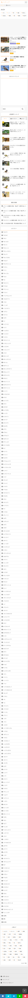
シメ (4, 604)
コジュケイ (6, 537)
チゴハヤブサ (6, 661)
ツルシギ (5, 693)
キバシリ (5, 454)
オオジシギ (6, 356)
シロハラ (5, 610)
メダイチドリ (6, 858)
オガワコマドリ (7, 384)
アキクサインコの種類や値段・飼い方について (14, 220)
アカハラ (5, 254)
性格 (16, 945)
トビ (4, 702)
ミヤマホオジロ (7, 842)
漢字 (15, 948)
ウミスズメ (6, 333)
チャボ (4, 664)
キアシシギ (6, 442)
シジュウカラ (13, 43)
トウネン (5, 696)
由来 (16, 951)
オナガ (4, 397)
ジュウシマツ (6, 616)
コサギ (4, 527)
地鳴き (14, 937)
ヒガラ (4, 766)
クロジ (4, 499)
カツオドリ (6, 416)
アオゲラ (5, 232)
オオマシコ (6, 365)
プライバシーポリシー (8, 982)
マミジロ (5, 826)
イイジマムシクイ (7, 295)
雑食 (24, 957)
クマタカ (5, 489)
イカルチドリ (6, 299)
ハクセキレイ (6, 740)
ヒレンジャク (6, 782)
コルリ (4, 569)
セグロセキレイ (7, 632)
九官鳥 (4, 915)
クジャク (5, 483)
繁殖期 (16, 954)
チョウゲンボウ (7, 671)
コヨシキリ (6, 566)
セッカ (4, 636)
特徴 (20, 948)
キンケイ (5, 470)
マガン (4, 820)
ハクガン (5, 737)
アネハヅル (6, 273)
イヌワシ (5, 311)
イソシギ (5, 305)
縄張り (5, 954)
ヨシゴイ (5, 890)
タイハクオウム (7, 645)
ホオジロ (5, 804)
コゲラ (4, 524)
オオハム (5, 362)
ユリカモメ (6, 887)
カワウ (4, 429)
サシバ (4, 588)
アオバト (5, 244)
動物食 (20, 934)
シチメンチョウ (7, 597)
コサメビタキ (6, 531)
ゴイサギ (5, 572)
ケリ (4, 508)
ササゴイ (5, 581)
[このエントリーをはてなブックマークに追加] (14, 996)
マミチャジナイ (7, 830)
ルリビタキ (6, 906)
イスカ (4, 302)
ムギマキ (5, 845)
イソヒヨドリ (6, 308)
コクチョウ (6, 521)
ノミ (9, 12)
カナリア (5, 419)
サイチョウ (6, 578)
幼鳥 (11, 945)
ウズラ (4, 318)
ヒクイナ (5, 769)
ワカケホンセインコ (8, 909)
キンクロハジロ (7, 467)
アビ (4, 279)
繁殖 (10, 15)
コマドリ (5, 559)
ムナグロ (5, 852)
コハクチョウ (6, 547)
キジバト (5, 451)
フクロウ (5, 788)
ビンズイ (5, 785)
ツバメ (4, 683)
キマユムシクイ (7, 461)
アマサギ (5, 286)
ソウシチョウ (6, 642)
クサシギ (5, 480)
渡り (5, 948)
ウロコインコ (6, 340)
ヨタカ (4, 893)
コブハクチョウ (7, 553)
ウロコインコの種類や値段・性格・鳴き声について (14, 211)
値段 (5, 934)
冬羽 (10, 934)
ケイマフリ (6, 505)
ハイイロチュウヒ (7, 728)
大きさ (5, 940)
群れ (22, 954)
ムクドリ (5, 849)
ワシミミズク (6, 912)
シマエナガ (6, 601)
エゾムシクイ (6, 349)
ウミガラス (6, 330)
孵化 (5, 942)
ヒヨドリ (5, 779)
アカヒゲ (5, 260)
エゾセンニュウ (7, 343)
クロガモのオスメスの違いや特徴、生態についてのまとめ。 (14, 216)
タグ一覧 (24, 963)
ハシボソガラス (7, 753)
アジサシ (5, 267)
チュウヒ (5, 667)
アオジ (4, 238)
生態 (11, 951)
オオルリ (5, 378)
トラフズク (6, 709)
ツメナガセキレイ (7, 686)
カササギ (5, 407)
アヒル (4, 276)
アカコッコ (6, 248)
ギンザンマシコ (7, 473)
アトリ (4, 270)
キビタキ (5, 457)
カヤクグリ (6, 423)
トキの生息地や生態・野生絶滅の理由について (14, 223)
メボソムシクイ (7, 861)
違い (14, 957)
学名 (22, 940)
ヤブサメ (5, 874)
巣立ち (23, 12)
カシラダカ (6, 410)
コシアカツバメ (7, 534)
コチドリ (5, 540)
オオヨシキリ (6, 375)
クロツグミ (6, 502)
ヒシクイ (5, 772)
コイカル (5, 512)
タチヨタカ (6, 655)
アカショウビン (7, 251)
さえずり (5, 931)
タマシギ (5, 658)
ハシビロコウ (6, 747)
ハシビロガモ (6, 744)
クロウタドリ (6, 492)
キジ (4, 448)
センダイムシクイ (7, 639)
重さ (19, 957)
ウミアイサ (6, 324)
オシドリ (5, 391)
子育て (16, 940)
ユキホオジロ (6, 884)
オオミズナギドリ (7, 368)
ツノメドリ (6, 680)
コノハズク (6, 543)
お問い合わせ (6, 976)
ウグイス (5, 314)
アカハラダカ (6, 257)
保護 (24, 931)
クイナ (4, 477)
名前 (9, 937)
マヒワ (4, 823)
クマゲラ (5, 486)
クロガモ (5, 496)
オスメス (12, 931)
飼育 (10, 960)
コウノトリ (6, 515)
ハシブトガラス (7, 750)
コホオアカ (6, 556)
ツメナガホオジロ (7, 690)
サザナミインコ (7, 585)
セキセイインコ (7, 629)
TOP (3, 5)
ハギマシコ (6, 734)
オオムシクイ (6, 372)
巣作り (19, 942)
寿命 (10, 942)
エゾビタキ (6, 346)
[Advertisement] (14, 27)
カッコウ (5, 413)
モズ (4, 864)
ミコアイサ (6, 833)
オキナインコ (6, 388)
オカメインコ (6, 381)
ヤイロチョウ (6, 868)
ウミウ (4, 327)
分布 (15, 934)
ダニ (4, 12)
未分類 (4, 922)
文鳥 (4, 919)
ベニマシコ (6, 798)
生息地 (5, 951)
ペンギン (5, 801)
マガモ (4, 817)
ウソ (4, 321)
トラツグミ (6, 706)
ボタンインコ (6, 814)
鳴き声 (24, 15)
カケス (4, 403)
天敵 (18, 12)
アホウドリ (6, 283)
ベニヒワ (5, 795)
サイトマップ (6, 979)
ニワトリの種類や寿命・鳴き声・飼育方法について (14, 206)
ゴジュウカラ (6, 575)
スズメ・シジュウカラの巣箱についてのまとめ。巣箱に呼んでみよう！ (18, 39)
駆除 (19, 15)
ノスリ (4, 721)
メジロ (4, 855)
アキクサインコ (7, 264)
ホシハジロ (6, 807)
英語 (9, 957)
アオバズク (6, 241)
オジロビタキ (6, 394)
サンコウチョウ (7, 591)
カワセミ (5, 432)
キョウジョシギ (7, 464)
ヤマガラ (5, 877)
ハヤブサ (5, 763)
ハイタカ (5, 731)
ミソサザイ (6, 839)
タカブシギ (6, 648)
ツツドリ (5, 677)
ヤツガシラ (6, 871)
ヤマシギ (5, 880)
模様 (21, 945)
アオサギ (5, 235)
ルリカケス (6, 899)
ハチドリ (5, 760)
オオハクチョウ (7, 359)
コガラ (4, 518)
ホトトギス (6, 810)
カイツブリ (6, 400)
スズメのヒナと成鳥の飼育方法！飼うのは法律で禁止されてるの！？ (18, 48)
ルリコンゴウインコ (8, 903)
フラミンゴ (6, 791)
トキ (4, 699)
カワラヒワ (6, 435)
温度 (10, 948)
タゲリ (4, 651)
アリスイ (5, 292)
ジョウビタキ (6, 620)
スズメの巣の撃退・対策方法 (17, 56)
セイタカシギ (6, 626)
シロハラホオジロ (7, 613)
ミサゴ (4, 836)
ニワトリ (5, 715)
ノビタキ (5, 725)
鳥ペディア (5, 2)
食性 (5, 960)
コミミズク (6, 562)
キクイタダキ (6, 445)
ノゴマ (4, 718)
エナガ (4, 353)
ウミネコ (5, 337)
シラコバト (6, 607)
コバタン (5, 550)
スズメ (18, 43)
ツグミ (4, 674)
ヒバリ (4, 775)
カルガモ (5, 426)
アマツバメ (6, 289)
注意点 (4, 15)
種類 (21, 951)
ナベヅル (5, 712)
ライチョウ (6, 896)
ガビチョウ (6, 438)
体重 (19, 931)
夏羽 (20, 937)
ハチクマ (5, 756)
